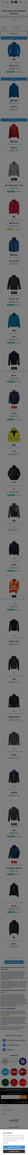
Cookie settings (14, 1151)
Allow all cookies (14, 1147)
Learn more (5, 1142)
